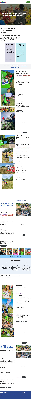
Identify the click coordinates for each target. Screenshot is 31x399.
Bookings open (4, 245)
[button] (10, 275)
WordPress (7, 398)
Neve (1, 398)
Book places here (19, 111)
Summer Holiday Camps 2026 (19, 132)
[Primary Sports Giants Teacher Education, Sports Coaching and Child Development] (3, 2)
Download (26, 200)
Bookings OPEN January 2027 (21, 321)
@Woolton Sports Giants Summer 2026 (20, 200)
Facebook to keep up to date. (17, 256)
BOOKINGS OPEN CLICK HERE (19, 66)
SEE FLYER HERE (24, 132)
